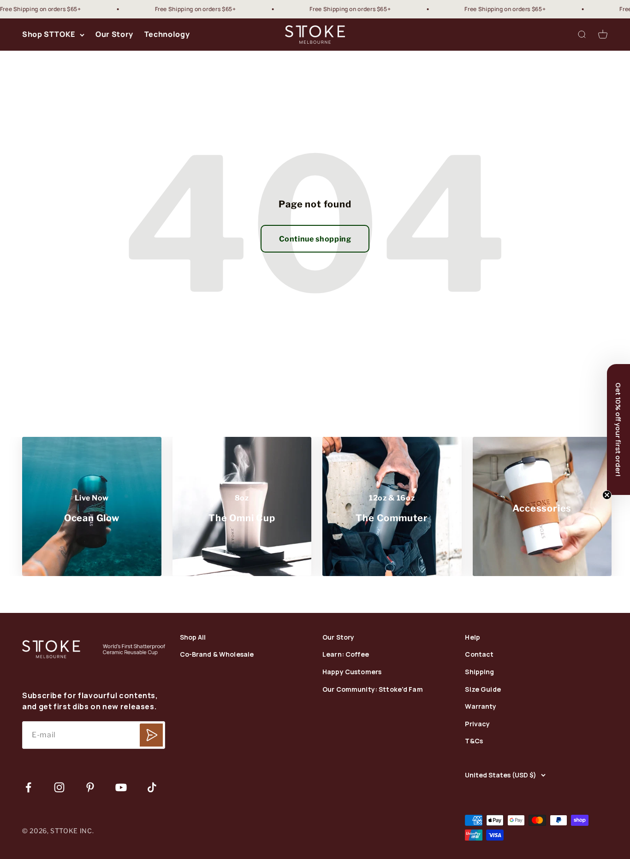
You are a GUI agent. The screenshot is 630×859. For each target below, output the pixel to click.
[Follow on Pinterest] (90, 787)
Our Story (114, 34)
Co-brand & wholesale (217, 655)
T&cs (474, 741)
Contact (479, 655)
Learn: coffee (345, 655)
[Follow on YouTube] (121, 787)
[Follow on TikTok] (152, 787)
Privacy (477, 724)
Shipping (479, 672)
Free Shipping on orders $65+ (180, 9)
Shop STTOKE (48, 34)
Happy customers (351, 672)
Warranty (480, 707)
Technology (167, 34)
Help (472, 637)
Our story (338, 637)
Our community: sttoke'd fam (372, 690)
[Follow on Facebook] (28, 787)
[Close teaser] (607, 495)
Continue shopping (315, 239)
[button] (618, 429)
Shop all (193, 637)
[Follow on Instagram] (59, 787)
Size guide (482, 690)
